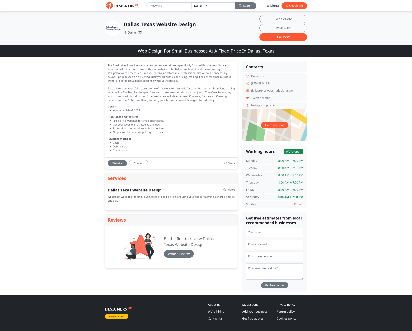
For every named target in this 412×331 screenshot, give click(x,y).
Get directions (274, 125)
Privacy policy (286, 305)
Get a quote (283, 19)
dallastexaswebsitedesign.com (272, 90)
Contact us (215, 318)
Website (117, 163)
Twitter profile (260, 98)
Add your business (254, 311)
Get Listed (295, 6)
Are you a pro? (116, 316)
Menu (274, 5)
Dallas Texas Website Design (160, 24)
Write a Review (179, 254)
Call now (283, 37)
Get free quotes (274, 285)
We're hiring (216, 311)
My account (250, 305)
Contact (138, 163)
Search (247, 6)
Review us (283, 28)
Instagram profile (263, 105)
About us (214, 305)
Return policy (286, 311)
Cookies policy (286, 318)
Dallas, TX (135, 32)
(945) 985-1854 (261, 83)
